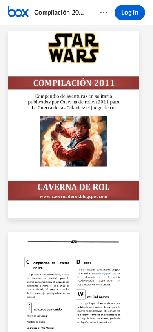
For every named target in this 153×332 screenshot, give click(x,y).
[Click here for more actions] (103, 12)
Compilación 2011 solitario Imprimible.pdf (59, 12)
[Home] (18, 12)
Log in (129, 12)
